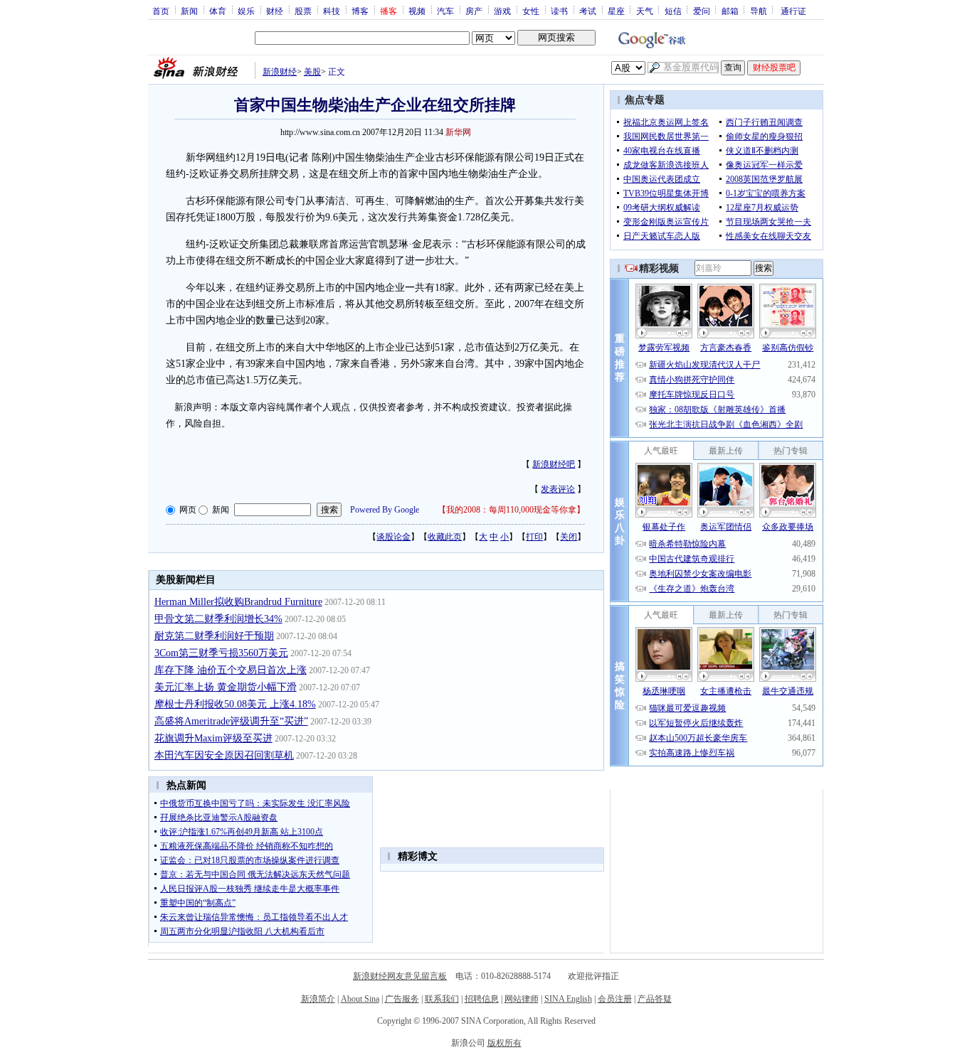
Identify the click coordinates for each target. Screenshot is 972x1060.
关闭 (568, 537)
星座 (616, 10)
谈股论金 (393, 537)
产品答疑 (655, 999)
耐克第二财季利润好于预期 (214, 636)
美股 (312, 72)
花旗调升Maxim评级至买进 (213, 738)
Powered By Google (384, 510)
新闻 (189, 10)
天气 (644, 10)
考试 (587, 10)
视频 (417, 10)
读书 (559, 10)
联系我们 (442, 999)
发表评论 (558, 489)
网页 (187, 510)
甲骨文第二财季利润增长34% (218, 619)
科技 (331, 10)
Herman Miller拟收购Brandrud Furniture (238, 601)
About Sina (360, 999)
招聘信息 (482, 999)
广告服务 (402, 999)
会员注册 (615, 999)
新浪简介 (318, 999)
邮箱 (730, 10)
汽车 (445, 10)
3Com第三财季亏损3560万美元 (221, 653)
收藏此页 (445, 537)
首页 (160, 10)
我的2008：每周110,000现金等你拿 (511, 510)
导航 (758, 10)
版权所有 (504, 1043)
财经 (274, 10)
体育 (217, 10)
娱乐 (246, 10)
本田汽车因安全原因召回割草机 (224, 755)
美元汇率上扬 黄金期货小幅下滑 (225, 687)
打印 (534, 537)
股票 (303, 10)
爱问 (701, 10)
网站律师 (522, 999)
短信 (673, 10)
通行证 (793, 10)
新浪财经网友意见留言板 (400, 976)
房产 (473, 10)
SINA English (568, 999)
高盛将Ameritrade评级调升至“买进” (231, 721)
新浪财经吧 (553, 464)
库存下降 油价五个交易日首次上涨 (230, 670)
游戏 (502, 10)
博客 (360, 10)
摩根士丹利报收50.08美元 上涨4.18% (235, 704)
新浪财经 (280, 72)
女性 (530, 10)
